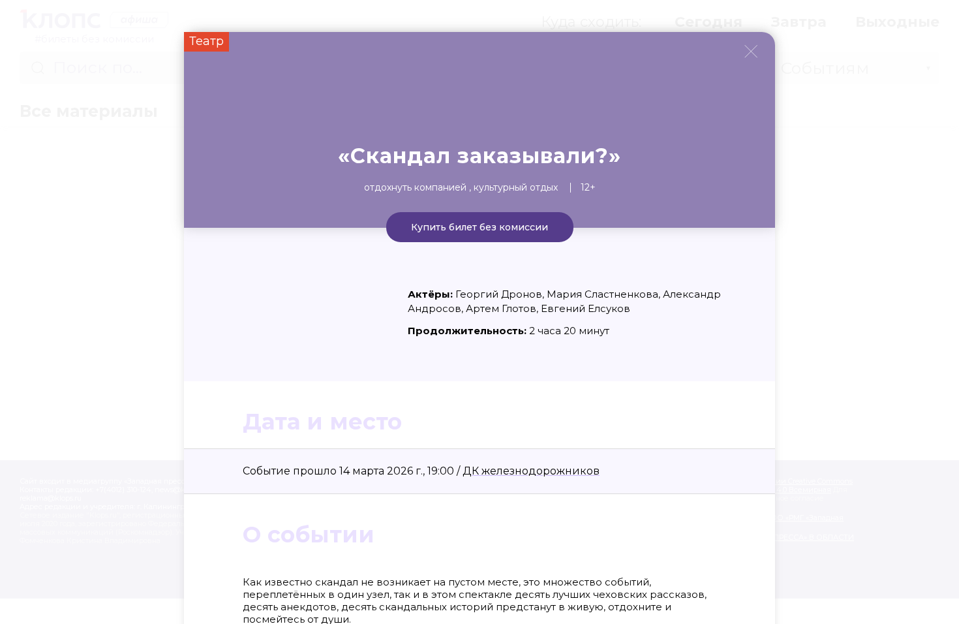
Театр (206, 41)
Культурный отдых (516, 187)
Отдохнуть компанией (415, 187)
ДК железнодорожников (531, 471)
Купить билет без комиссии (479, 227)
